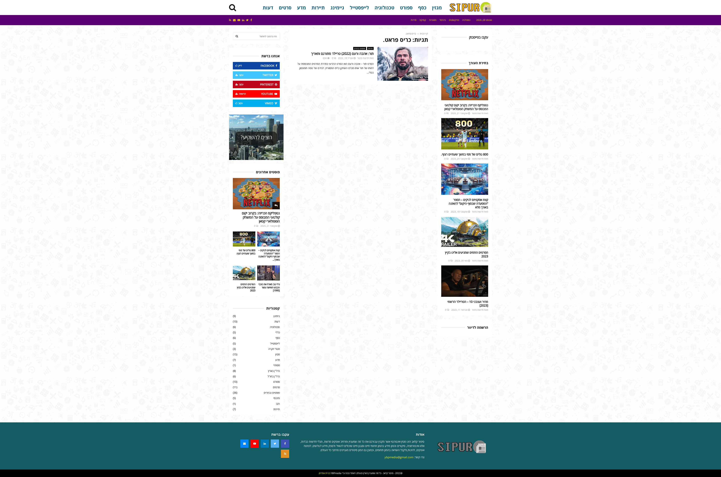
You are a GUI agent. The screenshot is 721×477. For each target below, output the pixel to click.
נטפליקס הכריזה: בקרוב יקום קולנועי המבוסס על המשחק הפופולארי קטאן (466, 107)
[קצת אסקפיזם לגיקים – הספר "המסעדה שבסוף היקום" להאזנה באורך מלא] (464, 179)
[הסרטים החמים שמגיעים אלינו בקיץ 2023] (464, 232)
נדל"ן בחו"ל (274, 376)
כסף (422, 7)
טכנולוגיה (384, 7)
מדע (301, 7)
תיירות (318, 7)
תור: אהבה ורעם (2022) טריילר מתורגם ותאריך (342, 53)
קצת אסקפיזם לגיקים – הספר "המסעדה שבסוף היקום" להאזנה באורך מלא (468, 203)
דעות (268, 7)
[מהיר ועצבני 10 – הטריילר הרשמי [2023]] (464, 281)
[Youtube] (254, 443)
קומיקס (423, 20)
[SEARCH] (237, 36)
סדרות (413, 20)
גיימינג (337, 7)
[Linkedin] (265, 443)
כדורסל (443, 20)
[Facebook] (285, 443)
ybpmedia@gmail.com (399, 457)
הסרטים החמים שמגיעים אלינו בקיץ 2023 (466, 254)
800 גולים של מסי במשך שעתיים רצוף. (464, 154)
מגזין (437, 7)
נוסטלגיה (466, 20)
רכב (278, 403)
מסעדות (432, 20)
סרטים (285, 7)
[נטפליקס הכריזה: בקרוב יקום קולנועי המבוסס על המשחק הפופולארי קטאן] (464, 84)
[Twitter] (275, 443)
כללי (277, 332)
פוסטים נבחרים (359, 48)
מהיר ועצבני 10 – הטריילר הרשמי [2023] (467, 303)
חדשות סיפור (363, 58)
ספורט (406, 7)
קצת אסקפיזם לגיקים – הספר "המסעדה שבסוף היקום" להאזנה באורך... (269, 255)
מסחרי (276, 365)
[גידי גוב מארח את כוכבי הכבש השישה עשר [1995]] (268, 272)
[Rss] (285, 454)
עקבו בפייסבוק (478, 37)
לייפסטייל (359, 7)
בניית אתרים (324, 473)
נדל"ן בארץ (274, 371)
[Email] (244, 443)
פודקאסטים (454, 20)
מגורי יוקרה (274, 349)
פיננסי (276, 398)
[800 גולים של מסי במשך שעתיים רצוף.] (464, 133)
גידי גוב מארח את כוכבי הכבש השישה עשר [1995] (269, 287)
